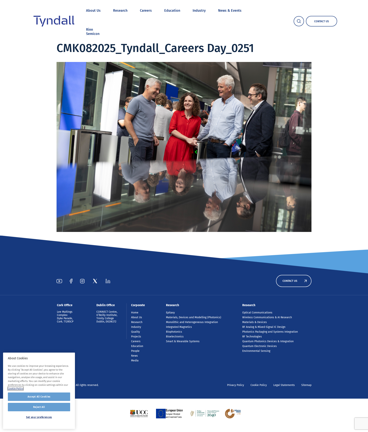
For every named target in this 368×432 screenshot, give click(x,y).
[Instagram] (82, 281)
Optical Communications (257, 312)
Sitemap (306, 385)
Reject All (39, 407)
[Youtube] (59, 281)
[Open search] (299, 21)
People (135, 351)
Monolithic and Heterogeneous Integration (192, 322)
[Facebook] (71, 281)
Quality (135, 331)
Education (172, 10)
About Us (93, 10)
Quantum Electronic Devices (259, 346)
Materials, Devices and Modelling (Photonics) (193, 317)
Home (134, 312)
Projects (136, 336)
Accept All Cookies (39, 396)
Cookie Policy (259, 385)
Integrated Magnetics (179, 327)
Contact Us (290, 281)
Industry (199, 10)
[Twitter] (95, 281)
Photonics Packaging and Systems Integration (270, 331)
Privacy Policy (235, 385)
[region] (39, 391)
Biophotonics (174, 331)
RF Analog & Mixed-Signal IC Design (263, 327)
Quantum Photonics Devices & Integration (268, 341)
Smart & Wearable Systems (183, 341)
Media (135, 360)
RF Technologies (252, 336)
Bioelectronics (175, 336)
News (134, 355)
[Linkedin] (108, 281)
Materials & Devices (254, 322)
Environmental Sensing (256, 351)
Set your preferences (39, 417)
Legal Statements (284, 385)
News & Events (230, 10)
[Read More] (138, 413)
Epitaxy (170, 312)
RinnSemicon (92, 31)
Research (120, 10)
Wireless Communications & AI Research (267, 317)
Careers (146, 10)
